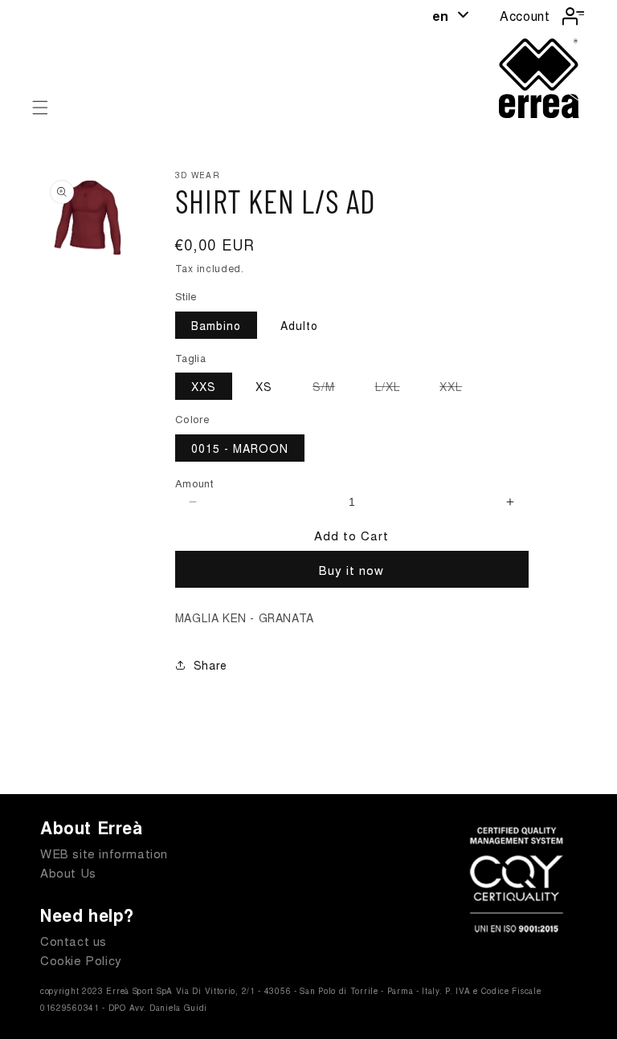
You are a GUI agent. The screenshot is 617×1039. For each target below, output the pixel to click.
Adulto (299, 325)
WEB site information (104, 853)
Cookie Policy (81, 959)
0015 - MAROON (239, 448)
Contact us (73, 940)
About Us (68, 872)
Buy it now (351, 569)
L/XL (395, 388)
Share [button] (210, 665)
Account (525, 15)
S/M (332, 388)
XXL (458, 388)
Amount (194, 483)
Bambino (216, 325)
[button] (40, 107)
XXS (203, 386)
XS (263, 386)
